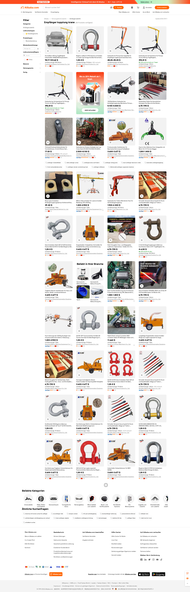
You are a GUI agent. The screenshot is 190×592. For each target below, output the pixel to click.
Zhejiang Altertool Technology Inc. (117, 64)
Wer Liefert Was (124, 583)
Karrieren (27, 547)
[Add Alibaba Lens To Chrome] (55, 574)
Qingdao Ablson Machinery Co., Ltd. (150, 110)
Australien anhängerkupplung (155, 162)
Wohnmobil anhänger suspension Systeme (122, 167)
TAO (108, 583)
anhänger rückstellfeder (54, 162)
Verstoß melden (116, 555)
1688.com (73, 583)
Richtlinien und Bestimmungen (63, 557)
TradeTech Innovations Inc (53, 111)
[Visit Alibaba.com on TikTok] (161, 559)
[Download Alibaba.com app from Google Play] (158, 574)
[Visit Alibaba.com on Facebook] (141, 559)
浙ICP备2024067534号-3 (145, 589)
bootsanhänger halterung (109, 513)
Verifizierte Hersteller (89, 536)
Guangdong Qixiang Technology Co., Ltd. (57, 64)
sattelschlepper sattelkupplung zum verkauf (37, 518)
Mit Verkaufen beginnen (147, 540)
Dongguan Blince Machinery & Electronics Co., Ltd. (121, 299)
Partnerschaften (145, 551)
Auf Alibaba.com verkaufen (148, 536)
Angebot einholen (88, 540)
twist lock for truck (146, 518)
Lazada (93, 583)
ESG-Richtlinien (29, 544)
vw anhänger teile (58, 513)
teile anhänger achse (72, 162)
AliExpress (65, 583)
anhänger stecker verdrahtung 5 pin (78, 167)
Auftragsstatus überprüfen (148, 544)
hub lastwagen (103, 518)
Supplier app (92, 574)
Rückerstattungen (117, 547)
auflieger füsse (131, 518)
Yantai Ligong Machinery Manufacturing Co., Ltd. (152, 155)
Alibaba (46, 18)
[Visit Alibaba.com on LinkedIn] (145, 559)
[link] (187, 573)
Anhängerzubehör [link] (75, 18)
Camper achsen (73, 513)
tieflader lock (144, 513)
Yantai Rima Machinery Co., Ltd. (85, 155)
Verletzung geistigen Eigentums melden (123, 551)
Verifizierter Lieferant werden (149, 547)
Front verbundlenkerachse (54, 167)
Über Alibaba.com (30, 532)
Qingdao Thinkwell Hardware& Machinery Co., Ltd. (59, 155)
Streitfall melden (116, 544)
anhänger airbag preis (111, 162)
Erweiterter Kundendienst (61, 547)
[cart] (138, 8)
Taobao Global (101, 583)
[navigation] (32, 252)
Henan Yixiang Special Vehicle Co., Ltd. (56, 209)
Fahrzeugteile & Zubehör (59, 18)
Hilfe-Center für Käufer (118, 536)
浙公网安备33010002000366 (127, 589)
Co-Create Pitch (30, 540)
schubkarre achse (30, 522)
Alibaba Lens (29, 574)
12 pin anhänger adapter (62, 518)
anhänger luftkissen (99, 167)
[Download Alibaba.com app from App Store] (144, 574)
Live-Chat (114, 540)
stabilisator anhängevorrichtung (84, 518)
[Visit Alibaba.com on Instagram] (153, 559)
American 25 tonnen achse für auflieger (36, 513)
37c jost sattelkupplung (89, 513)
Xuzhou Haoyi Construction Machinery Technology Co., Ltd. (121, 110)
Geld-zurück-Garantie (60, 540)
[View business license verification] (113, 589)
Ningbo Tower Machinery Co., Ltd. (117, 209)
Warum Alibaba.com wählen (33, 536)
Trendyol (114, 583)
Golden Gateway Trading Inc (147, 66)
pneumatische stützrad (128, 513)
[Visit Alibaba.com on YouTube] (157, 559)
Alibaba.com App (130, 574)
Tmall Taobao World (84, 583)
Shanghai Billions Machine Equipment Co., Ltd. (90, 209)
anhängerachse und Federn (91, 162)
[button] (111, 7)
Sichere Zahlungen (59, 536)
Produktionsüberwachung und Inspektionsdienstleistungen (63, 552)
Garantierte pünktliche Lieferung (64, 544)
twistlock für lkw (116, 518)
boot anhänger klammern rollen (132, 162)
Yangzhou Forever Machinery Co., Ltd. (119, 344)
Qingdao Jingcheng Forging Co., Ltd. (87, 64)
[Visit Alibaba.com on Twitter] (149, 559)
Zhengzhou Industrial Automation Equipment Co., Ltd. (121, 155)
